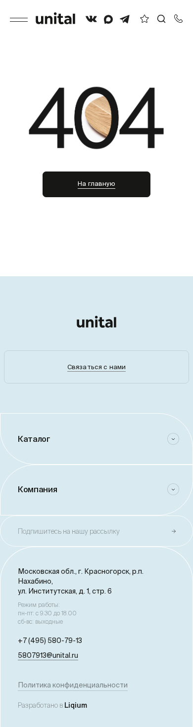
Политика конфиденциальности (73, 685)
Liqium (75, 705)
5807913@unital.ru (48, 655)
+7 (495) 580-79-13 (50, 640)
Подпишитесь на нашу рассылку (69, 531)
